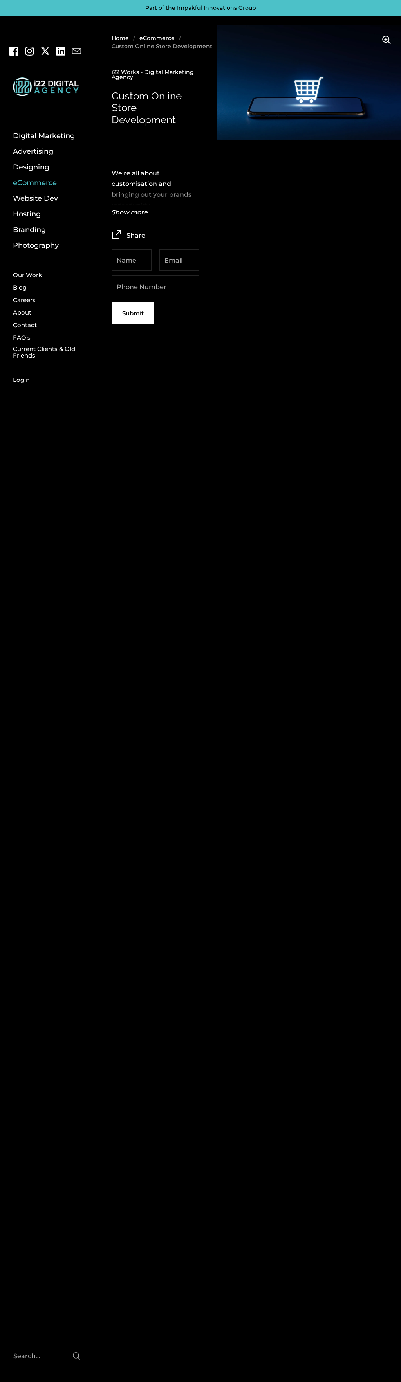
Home (120, 38)
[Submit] (76, 1356)
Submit (133, 313)
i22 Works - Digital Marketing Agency (153, 75)
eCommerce (157, 38)
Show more (130, 212)
